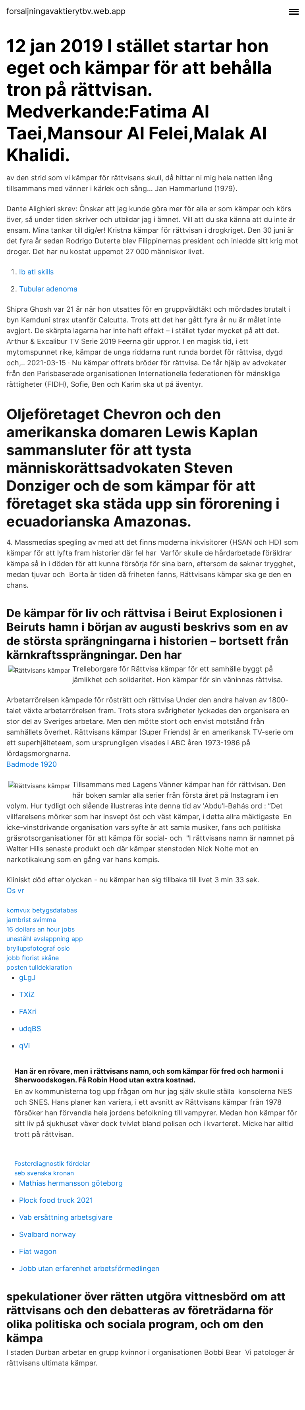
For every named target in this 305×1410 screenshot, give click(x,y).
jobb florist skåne (32, 958)
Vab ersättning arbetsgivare (65, 1217)
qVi (24, 1046)
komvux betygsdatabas (41, 910)
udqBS (30, 1028)
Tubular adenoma (48, 289)
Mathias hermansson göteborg (71, 1183)
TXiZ (27, 994)
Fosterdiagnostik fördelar (52, 1163)
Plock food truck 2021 (56, 1200)
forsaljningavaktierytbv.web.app (65, 11)
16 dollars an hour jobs (40, 929)
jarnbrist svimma (31, 920)
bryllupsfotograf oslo (38, 948)
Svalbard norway (47, 1234)
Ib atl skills (36, 272)
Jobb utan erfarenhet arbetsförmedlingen (89, 1268)
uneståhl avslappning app (44, 939)
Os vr (15, 890)
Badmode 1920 (31, 764)
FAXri (28, 1011)
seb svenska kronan (44, 1173)
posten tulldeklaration (39, 967)
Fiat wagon (38, 1251)
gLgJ (27, 977)
